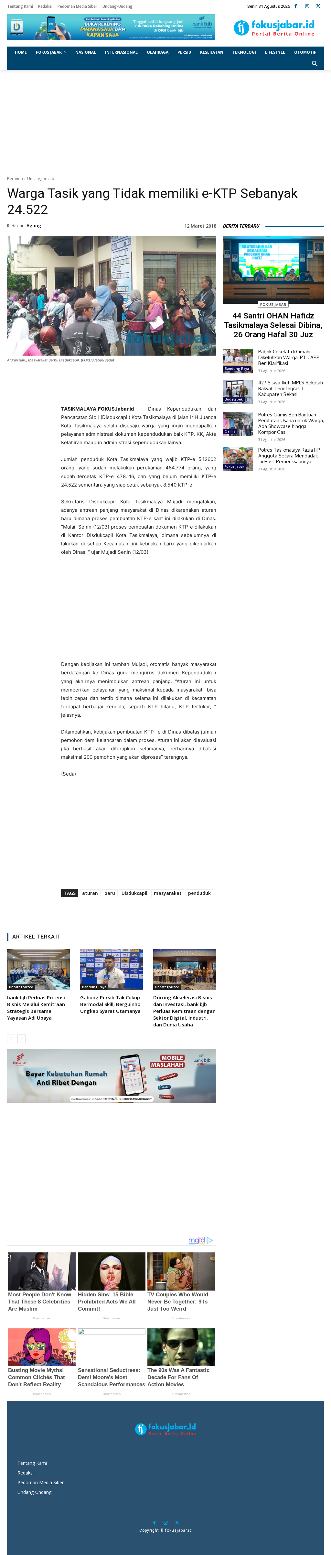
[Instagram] (307, 6)
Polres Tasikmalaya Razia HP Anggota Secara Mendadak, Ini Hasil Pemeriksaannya (289, 456)
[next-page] (21, 1039)
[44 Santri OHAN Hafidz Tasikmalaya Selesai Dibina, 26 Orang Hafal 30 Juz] (273, 270)
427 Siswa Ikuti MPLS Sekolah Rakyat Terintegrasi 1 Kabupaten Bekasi (290, 388)
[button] (315, 64)
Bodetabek (234, 399)
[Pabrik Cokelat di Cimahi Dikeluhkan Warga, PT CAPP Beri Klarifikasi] (238, 361)
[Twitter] (318, 6)
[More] (176, 392)
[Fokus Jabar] (274, 28)
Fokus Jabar (273, 304)
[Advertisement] (165, 121)
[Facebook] (295, 6)
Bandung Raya (94, 987)
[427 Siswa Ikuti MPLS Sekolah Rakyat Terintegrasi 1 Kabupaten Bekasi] (238, 392)
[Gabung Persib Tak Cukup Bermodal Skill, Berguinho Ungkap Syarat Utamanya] (111, 969)
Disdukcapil (134, 893)
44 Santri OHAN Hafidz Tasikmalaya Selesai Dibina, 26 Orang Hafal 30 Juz (273, 325)
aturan (90, 893)
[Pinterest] (130, 392)
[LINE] (160, 392)
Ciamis (230, 431)
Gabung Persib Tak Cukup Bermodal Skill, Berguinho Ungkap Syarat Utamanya (110, 1004)
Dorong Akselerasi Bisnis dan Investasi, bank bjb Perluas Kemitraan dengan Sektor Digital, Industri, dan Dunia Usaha (184, 1011)
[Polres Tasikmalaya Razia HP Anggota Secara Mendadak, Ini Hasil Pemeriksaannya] (238, 459)
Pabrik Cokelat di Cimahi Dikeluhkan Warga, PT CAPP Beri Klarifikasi (288, 357)
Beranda (15, 178)
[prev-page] (11, 1039)
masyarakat (168, 893)
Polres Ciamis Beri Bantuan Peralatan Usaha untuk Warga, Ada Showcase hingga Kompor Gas (291, 423)
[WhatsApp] (145, 392)
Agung (34, 225)
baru (109, 893)
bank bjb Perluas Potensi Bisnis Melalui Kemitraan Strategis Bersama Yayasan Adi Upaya (36, 1007)
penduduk (199, 893)
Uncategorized (40, 178)
